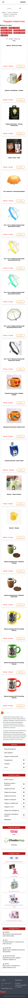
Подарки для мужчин (10, 796)
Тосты (6, 767)
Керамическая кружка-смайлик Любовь (14, 394)
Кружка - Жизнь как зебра (14, 45)
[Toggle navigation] (3, 2)
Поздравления (8, 760)
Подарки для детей (9, 788)
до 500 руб (4, 28)
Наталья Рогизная (10, 956)
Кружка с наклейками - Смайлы (14, 90)
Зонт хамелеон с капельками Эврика (14, 191)
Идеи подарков (8, 752)
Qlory (14, 834)
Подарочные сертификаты (11, 810)
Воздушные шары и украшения (9, 784)
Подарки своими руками (11, 756)
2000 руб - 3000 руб (6, 33)
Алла (6, 940)
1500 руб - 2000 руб (19, 30)
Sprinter (7, 963)
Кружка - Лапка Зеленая (14, 494)
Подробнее (20, 66)
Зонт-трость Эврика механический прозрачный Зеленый (14, 293)
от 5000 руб (4, 35)
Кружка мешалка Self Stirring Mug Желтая (14, 629)
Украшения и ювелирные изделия (11, 815)
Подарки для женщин (10, 792)
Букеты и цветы (9, 779)
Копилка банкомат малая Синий (14, 460)
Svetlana (7, 932)
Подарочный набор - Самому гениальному (14, 124)
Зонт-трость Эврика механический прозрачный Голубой (14, 225)
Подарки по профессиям (11, 803)
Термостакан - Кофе (14, 157)
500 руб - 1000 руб (14, 28)
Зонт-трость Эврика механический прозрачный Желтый (14, 259)
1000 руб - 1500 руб (6, 30)
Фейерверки (7, 819)
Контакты (17, 983)
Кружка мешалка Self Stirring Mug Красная (14, 697)
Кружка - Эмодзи (14, 528)
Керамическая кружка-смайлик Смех (14, 427)
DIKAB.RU (23, 2)
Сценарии (7, 763)
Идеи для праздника (10, 749)
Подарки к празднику (10, 799)
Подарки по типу (9, 807)
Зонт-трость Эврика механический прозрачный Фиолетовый (14, 326)
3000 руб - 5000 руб (19, 33)
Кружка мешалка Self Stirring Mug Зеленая (14, 663)
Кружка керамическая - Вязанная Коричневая (14, 596)
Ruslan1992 (8, 948)
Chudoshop (14, 845)
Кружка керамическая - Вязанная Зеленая (14, 562)
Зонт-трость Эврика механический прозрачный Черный (14, 359)
